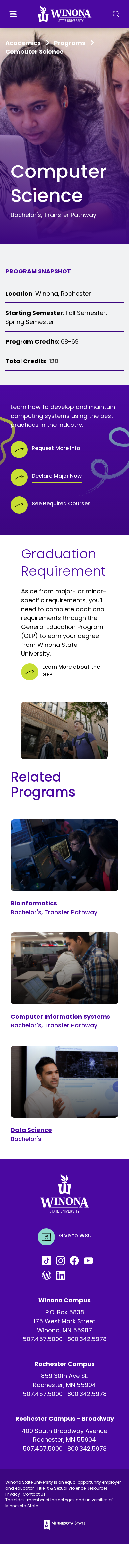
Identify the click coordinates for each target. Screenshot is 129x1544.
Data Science (31, 1130)
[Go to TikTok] (49, 1260)
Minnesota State (21, 1506)
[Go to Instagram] (63, 1260)
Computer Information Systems (60, 1016)
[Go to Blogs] (49, 1275)
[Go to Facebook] (77, 1260)
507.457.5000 (43, 1339)
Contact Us (34, 1494)
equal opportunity (83, 1482)
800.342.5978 (87, 1339)
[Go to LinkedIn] (63, 1275)
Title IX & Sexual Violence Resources (72, 1488)
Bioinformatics (34, 903)
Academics (23, 43)
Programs (69, 43)
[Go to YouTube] (91, 1260)
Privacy (12, 1494)
